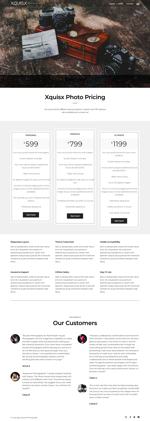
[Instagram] (126, 417)
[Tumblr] (130, 417)
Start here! (30, 215)
